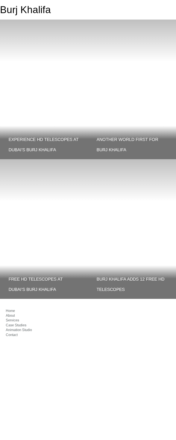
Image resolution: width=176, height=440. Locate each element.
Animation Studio (19, 330)
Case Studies (16, 325)
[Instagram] (171, 205)
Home (10, 311)
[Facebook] (171, 215)
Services (12, 320)
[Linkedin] (171, 235)
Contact (12, 335)
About (10, 315)
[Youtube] (171, 225)
